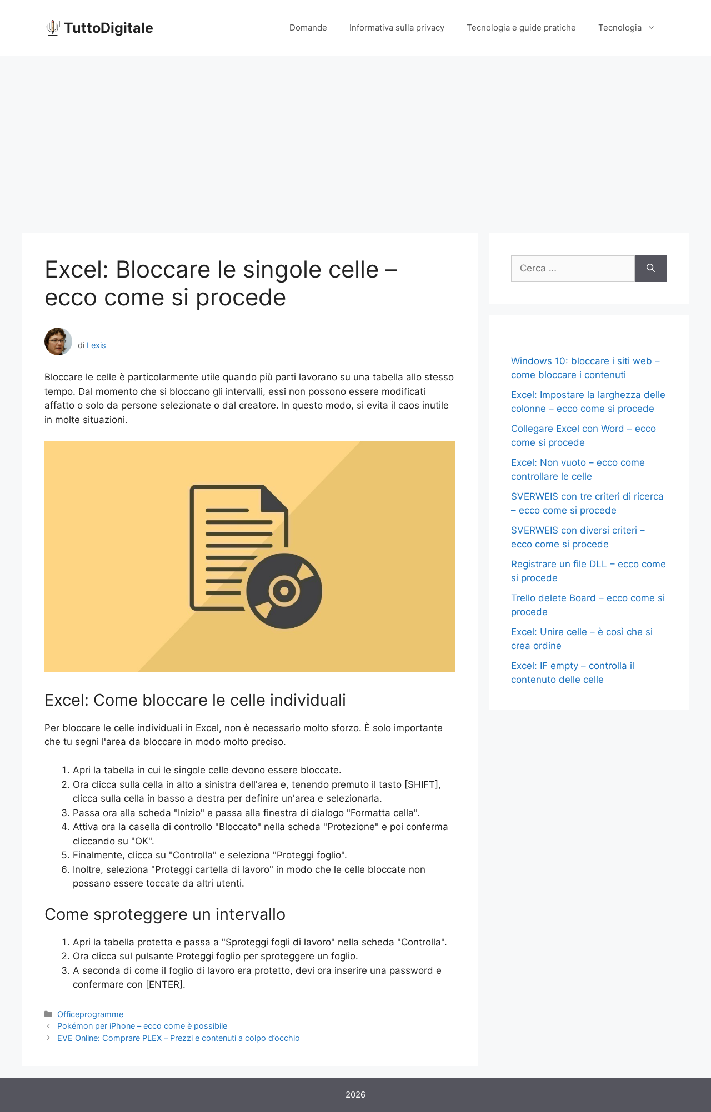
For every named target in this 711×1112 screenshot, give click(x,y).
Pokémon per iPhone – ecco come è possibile (142, 1025)
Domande (308, 27)
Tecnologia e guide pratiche (521, 27)
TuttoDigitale (108, 27)
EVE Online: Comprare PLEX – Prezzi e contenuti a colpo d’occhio (178, 1038)
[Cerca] (651, 268)
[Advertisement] (355, 139)
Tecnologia (620, 27)
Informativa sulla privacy (396, 27)
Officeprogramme (90, 1014)
